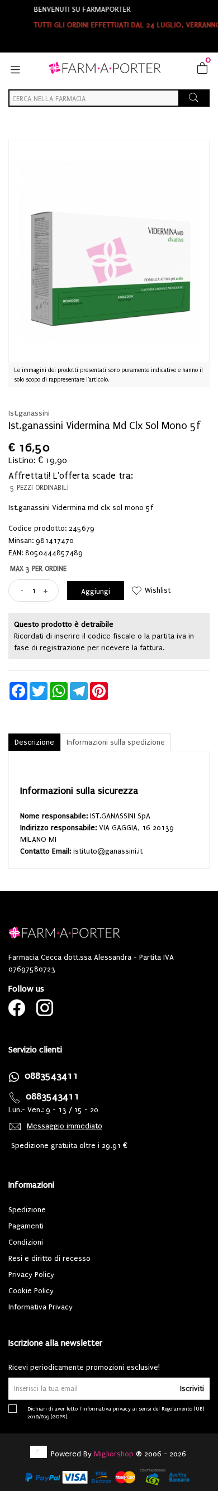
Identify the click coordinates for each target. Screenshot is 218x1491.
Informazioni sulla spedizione (116, 742)
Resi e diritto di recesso (49, 1258)
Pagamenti (26, 1226)
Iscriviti (192, 1388)
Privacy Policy (31, 1274)
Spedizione (27, 1210)
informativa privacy (106, 1409)
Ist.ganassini (29, 413)
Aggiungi (95, 591)
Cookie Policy (31, 1291)
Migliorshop (114, 1454)
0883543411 (51, 1075)
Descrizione (34, 742)
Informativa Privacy (40, 1307)
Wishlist (157, 590)
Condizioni (25, 1242)
